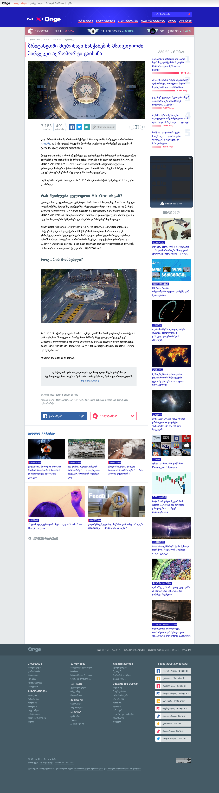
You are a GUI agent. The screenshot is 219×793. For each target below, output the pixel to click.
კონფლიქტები (35, 683)
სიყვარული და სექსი (123, 714)
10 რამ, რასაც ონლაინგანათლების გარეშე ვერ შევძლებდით (171, 278)
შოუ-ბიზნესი (76, 707)
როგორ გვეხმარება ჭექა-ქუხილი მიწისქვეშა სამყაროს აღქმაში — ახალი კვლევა (171, 536)
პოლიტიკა (35, 664)
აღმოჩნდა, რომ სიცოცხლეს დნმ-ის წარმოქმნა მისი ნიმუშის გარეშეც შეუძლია (171, 577)
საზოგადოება (37, 691)
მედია (31, 721)
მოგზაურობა (119, 691)
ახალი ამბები (20, 3)
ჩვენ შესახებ (103, 650)
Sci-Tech (57, 40)
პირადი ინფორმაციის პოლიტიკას (124, 768)
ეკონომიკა (78, 664)
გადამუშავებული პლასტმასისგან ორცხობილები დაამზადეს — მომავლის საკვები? (118, 508)
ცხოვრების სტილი (125, 684)
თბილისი (32, 706)
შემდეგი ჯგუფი (89, 380)
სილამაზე (117, 687)
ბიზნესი (74, 671)
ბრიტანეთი (62, 399)
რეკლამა (116, 650)
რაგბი (73, 720)
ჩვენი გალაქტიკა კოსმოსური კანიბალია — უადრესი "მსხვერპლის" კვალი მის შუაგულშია (171, 410)
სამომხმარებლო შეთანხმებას (88, 768)
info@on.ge (46, 762)
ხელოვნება (76, 703)
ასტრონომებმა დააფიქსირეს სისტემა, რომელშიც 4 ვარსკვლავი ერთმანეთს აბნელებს (171, 321)
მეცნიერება (85, 21)
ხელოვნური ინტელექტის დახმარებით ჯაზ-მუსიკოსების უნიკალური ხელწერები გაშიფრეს (171, 619)
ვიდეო (172, 21)
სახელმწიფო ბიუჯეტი (81, 675)
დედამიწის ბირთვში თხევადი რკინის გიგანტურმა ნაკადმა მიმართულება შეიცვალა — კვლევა (48, 459)
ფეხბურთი (75, 716)
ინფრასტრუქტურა (37, 718)
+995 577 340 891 (64, 762)
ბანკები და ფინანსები (81, 667)
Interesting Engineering (64, 394)
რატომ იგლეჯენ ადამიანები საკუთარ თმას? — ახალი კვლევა (58, 508)
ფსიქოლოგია (120, 667)
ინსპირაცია (118, 718)
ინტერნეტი (75, 691)
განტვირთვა (36, 3)
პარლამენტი (34, 667)
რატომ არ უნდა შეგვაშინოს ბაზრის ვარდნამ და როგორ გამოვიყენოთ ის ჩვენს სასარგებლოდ (171, 493)
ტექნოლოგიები (105, 21)
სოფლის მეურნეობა (80, 679)
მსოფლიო (33, 675)
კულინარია (118, 699)
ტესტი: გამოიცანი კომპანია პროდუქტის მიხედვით (171, 452)
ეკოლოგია (33, 695)
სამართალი (34, 714)
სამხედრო (33, 686)
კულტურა (76, 700)
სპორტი (75, 712)
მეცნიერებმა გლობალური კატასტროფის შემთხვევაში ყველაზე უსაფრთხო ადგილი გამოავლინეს (171, 366)
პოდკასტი (185, 21)
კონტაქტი (186, 650)
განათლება (33, 699)
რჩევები (117, 721)
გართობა (117, 702)
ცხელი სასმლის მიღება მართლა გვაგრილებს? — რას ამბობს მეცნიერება (128, 457)
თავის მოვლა (119, 679)
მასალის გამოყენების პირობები (163, 650)
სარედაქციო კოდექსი (134, 650)
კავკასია (32, 679)
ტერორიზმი (34, 671)
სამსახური (118, 710)
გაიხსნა (45, 143)
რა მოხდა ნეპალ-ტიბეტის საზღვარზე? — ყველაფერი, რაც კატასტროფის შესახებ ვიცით (88, 459)
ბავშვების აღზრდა (122, 675)
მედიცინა (117, 671)
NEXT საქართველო (153, 21)
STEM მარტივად (128, 21)
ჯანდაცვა (32, 702)
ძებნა (69, 3)
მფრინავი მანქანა (94, 399)
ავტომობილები (120, 695)
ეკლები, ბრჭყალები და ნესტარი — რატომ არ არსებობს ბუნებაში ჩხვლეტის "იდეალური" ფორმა (171, 237)
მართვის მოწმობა (55, 3)
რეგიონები (33, 710)
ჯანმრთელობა (123, 664)
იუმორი (117, 706)
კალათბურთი (77, 723)
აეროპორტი (76, 399)
